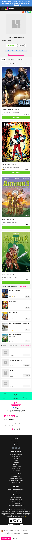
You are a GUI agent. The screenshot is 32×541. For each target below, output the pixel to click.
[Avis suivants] (30, 420)
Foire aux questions (16, 497)
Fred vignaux (10, 222)
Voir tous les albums (26, 63)
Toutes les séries (16, 468)
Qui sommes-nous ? (16, 440)
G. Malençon (16, 167)
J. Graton (4, 167)
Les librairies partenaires (16, 491)
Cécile (15, 222)
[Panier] (26, 8)
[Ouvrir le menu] (2, 8)
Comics (16, 458)
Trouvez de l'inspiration (16, 454)
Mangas (16, 460)
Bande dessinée (16, 456)
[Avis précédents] (2, 420)
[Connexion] (29, 8)
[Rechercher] (23, 8)
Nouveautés (16, 464)
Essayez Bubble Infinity (16, 478)
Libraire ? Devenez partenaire (16, 489)
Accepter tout (6, 538)
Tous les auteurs (16, 470)
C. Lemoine (5, 277)
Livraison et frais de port (16, 499)
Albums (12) (20, 59)
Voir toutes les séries (25, 286)
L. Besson (10, 112)
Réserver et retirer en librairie (16, 505)
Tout (3, 59)
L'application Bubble (16, 476)
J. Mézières (16, 112)
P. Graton (9, 167)
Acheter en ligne (16, 503)
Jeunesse (16, 462)
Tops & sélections (16, 466)
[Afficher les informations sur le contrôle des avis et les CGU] (24, 410)
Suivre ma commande (16, 501)
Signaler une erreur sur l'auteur (16, 55)
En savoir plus (17, 5)
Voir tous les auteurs (26, 345)
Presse (16, 442)
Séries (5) (11, 59)
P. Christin (4, 112)
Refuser (15, 538)
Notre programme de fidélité (16, 480)
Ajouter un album (16, 482)
